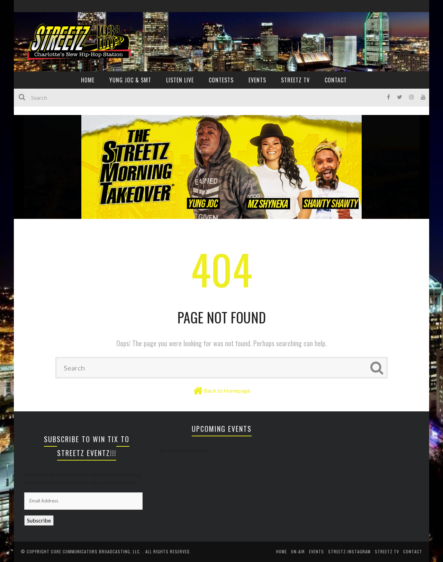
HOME (87, 80)
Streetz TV (295, 80)
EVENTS (257, 80)
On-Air (298, 551)
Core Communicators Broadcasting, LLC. (97, 551)
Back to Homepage (227, 390)
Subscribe (39, 520)
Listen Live (180, 80)
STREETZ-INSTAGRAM (349, 551)
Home (281, 551)
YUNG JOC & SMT (130, 80)
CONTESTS (221, 80)
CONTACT (336, 80)
